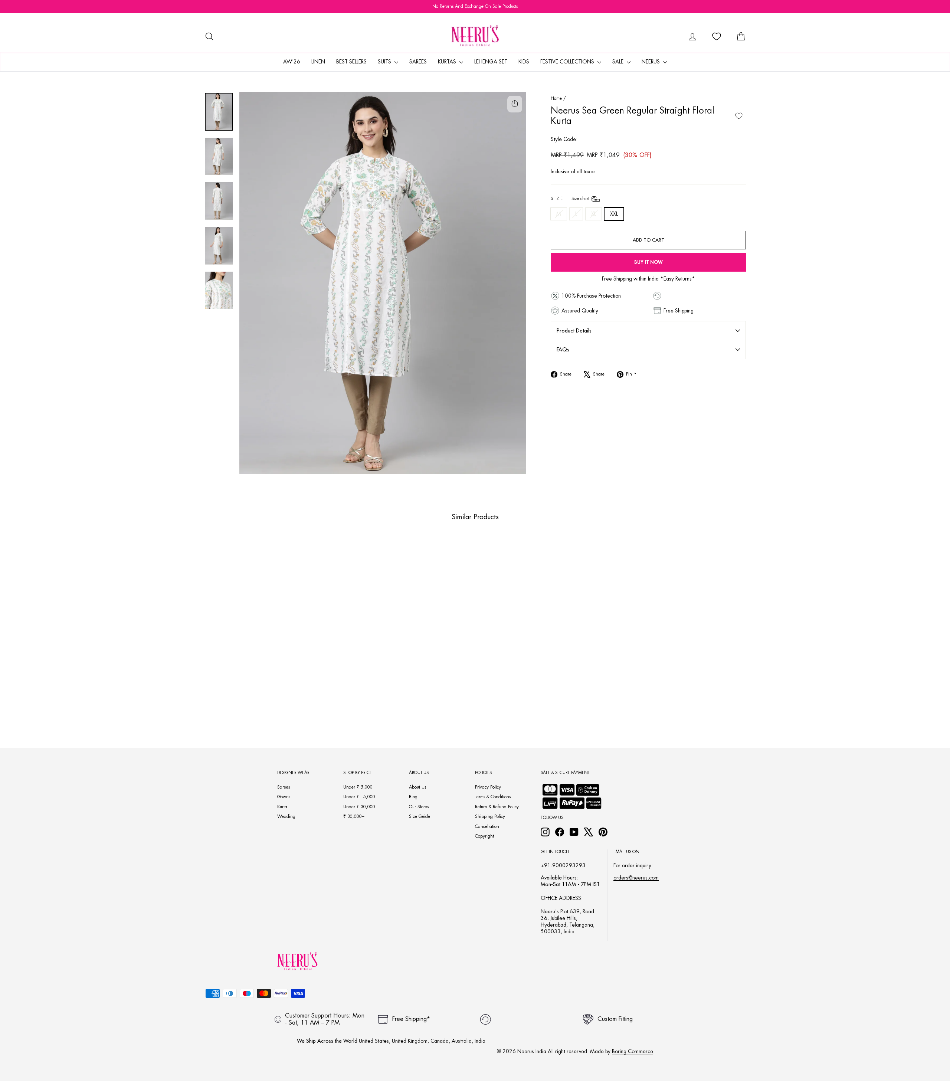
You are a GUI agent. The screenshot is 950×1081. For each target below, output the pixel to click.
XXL (614, 213)
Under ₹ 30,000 (359, 807)
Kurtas (448, 61)
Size (570, 199)
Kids (523, 61)
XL (593, 213)
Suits (385, 61)
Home (556, 98)
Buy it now (648, 262)
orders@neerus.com (636, 877)
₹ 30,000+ (353, 816)
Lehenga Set (490, 61)
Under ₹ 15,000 (359, 797)
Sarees (418, 61)
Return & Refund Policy (497, 807)
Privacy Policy (488, 787)
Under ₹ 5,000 (358, 787)
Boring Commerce (632, 1051)
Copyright (484, 836)
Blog (413, 797)
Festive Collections (568, 61)
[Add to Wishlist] (739, 115)
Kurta (282, 807)
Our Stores (419, 807)
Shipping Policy (490, 816)
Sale (618, 61)
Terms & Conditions (493, 797)
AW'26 (291, 61)
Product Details (574, 330)
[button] (256, 695)
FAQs (563, 349)
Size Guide (419, 816)
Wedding (286, 816)
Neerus (651, 61)
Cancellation (487, 826)
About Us (417, 787)
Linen (318, 61)
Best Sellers (351, 61)
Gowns (283, 797)
